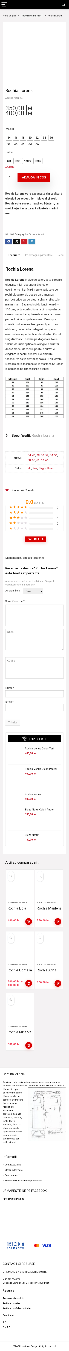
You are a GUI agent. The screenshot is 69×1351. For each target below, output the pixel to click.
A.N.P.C (6, 1327)
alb (29, 468)
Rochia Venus (33, 794)
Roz (35, 468)
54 (51, 455)
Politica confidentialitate (17, 1308)
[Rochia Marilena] (49, 886)
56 (55, 455)
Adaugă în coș (34, 177)
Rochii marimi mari (31, 15)
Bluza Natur (32, 834)
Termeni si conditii (13, 1298)
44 (29, 455)
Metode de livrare (13, 1170)
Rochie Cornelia (19, 970)
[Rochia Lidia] (19, 886)
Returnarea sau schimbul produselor (23, 1180)
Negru (42, 468)
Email (9, 701)
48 (38, 455)
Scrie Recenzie (15, 601)
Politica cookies (12, 1303)
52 (46, 455)
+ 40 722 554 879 (11, 1279)
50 (42, 455)
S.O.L (5, 1322)
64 (42, 460)
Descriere (14, 255)
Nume (9, 687)
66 (46, 460)
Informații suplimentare (39, 255)
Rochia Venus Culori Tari (39, 748)
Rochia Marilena (49, 908)
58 (29, 460)
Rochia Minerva (19, 1032)
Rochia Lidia (16, 908)
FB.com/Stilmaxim (13, 1198)
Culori (9, 152)
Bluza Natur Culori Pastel (39, 809)
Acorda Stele (13, 590)
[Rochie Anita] (49, 948)
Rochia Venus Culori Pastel (41, 768)
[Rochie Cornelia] (19, 948)
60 (33, 460)
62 (38, 460)
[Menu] (4, 4)
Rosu (50, 468)
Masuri (10, 129)
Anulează (10, 167)
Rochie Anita (46, 970)
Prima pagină (9, 15)
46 (33, 455)
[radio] (9, 137)
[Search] (63, 4)
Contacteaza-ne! (13, 1164)
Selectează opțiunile (28, 921)
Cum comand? (12, 1175)
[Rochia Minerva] (19, 1010)
